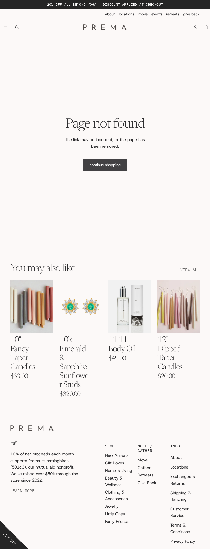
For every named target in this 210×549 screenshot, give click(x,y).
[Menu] (6, 27)
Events (156, 14)
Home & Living (118, 470)
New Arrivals (116, 455)
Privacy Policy (182, 541)
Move (143, 14)
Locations (126, 14)
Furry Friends (117, 521)
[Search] (17, 27)
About (110, 14)
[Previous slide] (16, 306)
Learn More (22, 490)
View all (190, 269)
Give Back (191, 14)
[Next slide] (47, 306)
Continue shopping (105, 164)
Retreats (172, 14)
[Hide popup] (4, 517)
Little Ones (115, 514)
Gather (144, 467)
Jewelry (112, 506)
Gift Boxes (114, 463)
